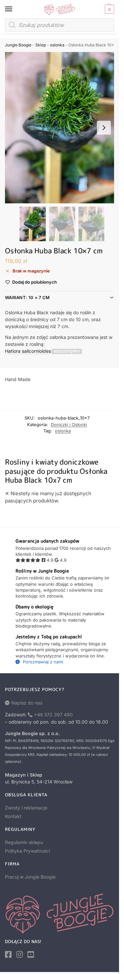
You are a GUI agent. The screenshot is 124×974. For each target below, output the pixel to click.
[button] (108, 9)
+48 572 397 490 (53, 714)
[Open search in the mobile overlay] (59, 25)
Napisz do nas (26, 702)
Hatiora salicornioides (28, 351)
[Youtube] (30, 954)
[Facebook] (8, 954)
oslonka (57, 44)
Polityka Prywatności (27, 851)
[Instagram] (19, 954)
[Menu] (15, 9)
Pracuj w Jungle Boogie (30, 877)
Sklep (40, 44)
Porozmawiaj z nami (42, 661)
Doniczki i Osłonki (69, 424)
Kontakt (13, 816)
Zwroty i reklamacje (26, 807)
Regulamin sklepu (24, 842)
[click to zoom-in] (62, 127)
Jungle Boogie (18, 44)
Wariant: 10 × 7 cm (27, 297)
